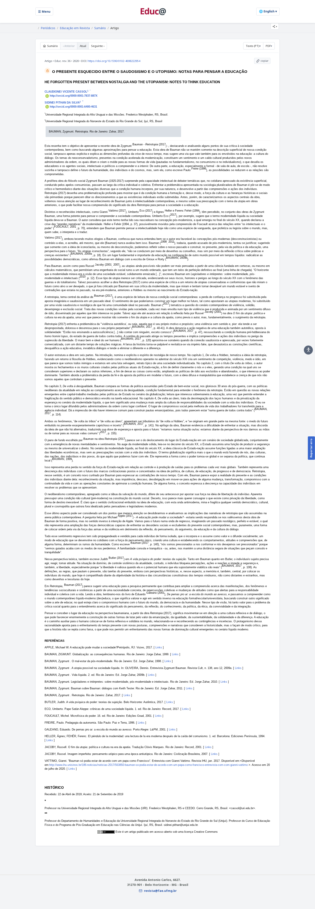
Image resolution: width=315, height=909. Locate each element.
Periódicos (48, 28)
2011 (171, 241)
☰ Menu (44, 11)
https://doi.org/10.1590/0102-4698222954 (114, 61)
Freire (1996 (198, 168)
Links (158, 647)
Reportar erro (311, 448)
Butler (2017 (116, 557)
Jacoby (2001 (103, 264)
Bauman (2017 (103, 295)
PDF (268, 46)
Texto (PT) (252, 46)
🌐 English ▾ (268, 11)
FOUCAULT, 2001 (65, 226)
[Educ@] (153, 11)
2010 (83, 276)
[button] (275, 26)
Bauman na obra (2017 (104, 438)
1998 (164, 241)
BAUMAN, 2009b (176, 257)
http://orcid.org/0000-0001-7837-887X (74, 95)
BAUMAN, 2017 (142, 326)
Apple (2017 (125, 515)
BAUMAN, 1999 (62, 459)
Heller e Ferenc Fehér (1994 (182, 210)
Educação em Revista (75, 28)
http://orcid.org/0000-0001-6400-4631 (73, 106)
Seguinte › (97, 46)
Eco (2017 (146, 210)
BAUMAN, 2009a (81, 253)
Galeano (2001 (155, 592)
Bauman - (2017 (149, 144)
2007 (116, 264)
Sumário (100, 28)
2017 (173, 214)
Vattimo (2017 (117, 210)
